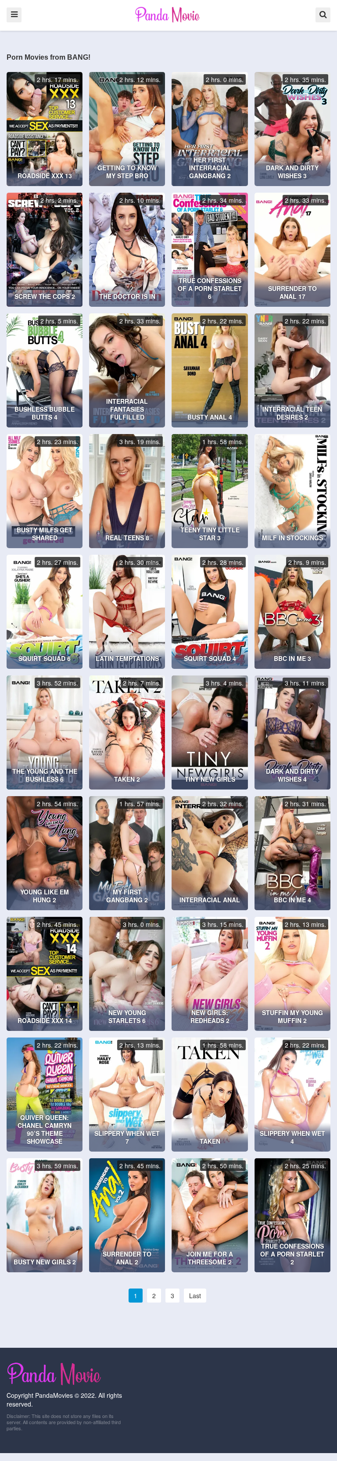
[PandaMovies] (168, 14)
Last (195, 1295)
